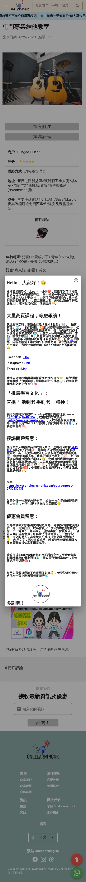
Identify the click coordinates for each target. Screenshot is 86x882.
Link (26, 357)
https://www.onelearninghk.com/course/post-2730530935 (40, 487)
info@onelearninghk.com (26, 420)
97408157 (28, 417)
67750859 (13, 417)
